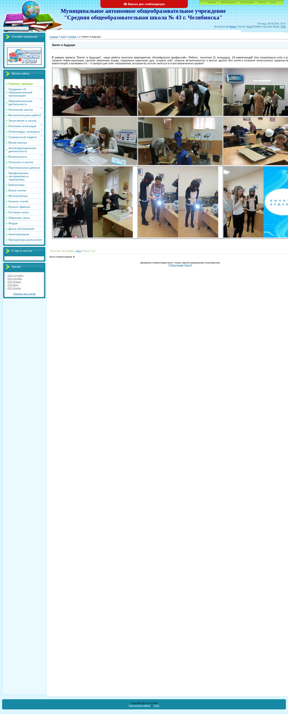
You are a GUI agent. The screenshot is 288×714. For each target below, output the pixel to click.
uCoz (156, 705)
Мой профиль (228, 2)
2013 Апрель (14, 288)
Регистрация (247, 2)
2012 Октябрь (14, 278)
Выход (262, 2)
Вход (273, 2)
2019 (63, 36)
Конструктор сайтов (139, 705)
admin (78, 251)
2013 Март (13, 285)
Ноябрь (72, 36)
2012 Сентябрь (15, 275)
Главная (211, 2)
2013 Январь (14, 282)
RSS (283, 26)
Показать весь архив (24, 294)
